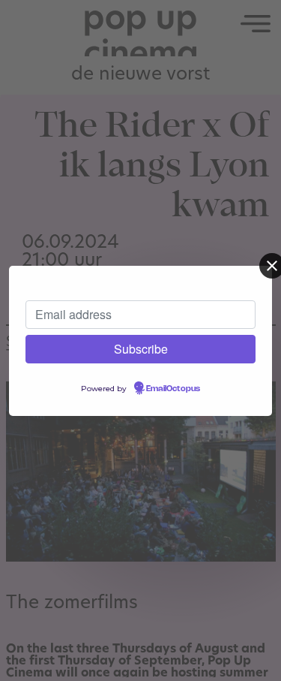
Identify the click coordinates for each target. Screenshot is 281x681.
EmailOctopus (173, 389)
